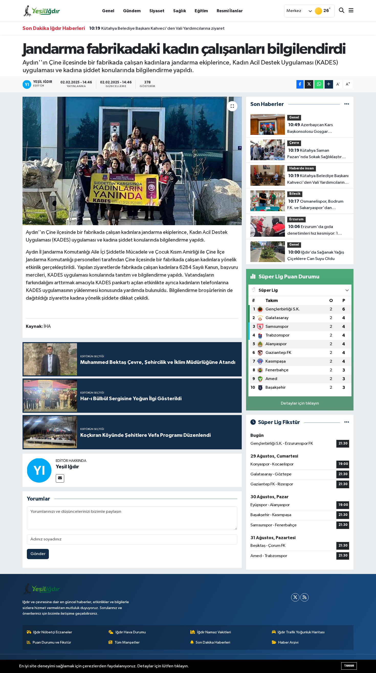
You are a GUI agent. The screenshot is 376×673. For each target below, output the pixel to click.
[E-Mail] (60, 478)
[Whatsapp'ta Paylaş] (318, 84)
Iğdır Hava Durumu (131, 632)
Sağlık (179, 11)
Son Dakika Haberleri (213, 642)
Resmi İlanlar (230, 11)
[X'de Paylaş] (309, 84)
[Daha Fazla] (329, 84)
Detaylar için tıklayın (300, 403)
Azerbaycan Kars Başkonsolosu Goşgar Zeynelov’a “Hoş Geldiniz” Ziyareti (312, 129)
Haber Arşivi (288, 642)
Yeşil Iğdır (67, 466)
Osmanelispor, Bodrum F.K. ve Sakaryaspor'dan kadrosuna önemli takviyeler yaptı (315, 205)
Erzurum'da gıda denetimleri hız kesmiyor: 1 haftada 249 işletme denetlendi (318, 230)
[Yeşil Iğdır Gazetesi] (42, 10)
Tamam (349, 665)
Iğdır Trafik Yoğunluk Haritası (301, 632)
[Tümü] (346, 104)
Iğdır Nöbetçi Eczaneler (52, 632)
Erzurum (296, 219)
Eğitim (201, 11)
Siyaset (156, 11)
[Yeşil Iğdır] (39, 470)
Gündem (132, 11)
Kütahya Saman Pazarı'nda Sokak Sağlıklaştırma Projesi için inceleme (317, 154)
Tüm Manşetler (127, 642)
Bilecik (294, 194)
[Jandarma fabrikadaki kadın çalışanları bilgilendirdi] (132, 161)
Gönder (38, 554)
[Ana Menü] (348, 10)
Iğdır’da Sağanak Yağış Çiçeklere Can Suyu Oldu (315, 255)
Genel (108, 11)
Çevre (294, 143)
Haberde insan (301, 168)
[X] (295, 597)
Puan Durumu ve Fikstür (52, 642)
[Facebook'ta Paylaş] (300, 84)
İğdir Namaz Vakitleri (214, 632)
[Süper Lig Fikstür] (346, 422)
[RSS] (304, 597)
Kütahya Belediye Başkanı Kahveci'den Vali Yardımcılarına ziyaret (157, 28)
